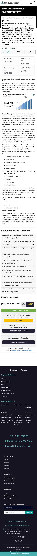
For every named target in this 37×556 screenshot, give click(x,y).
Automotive (18, 410)
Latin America (6, 391)
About (6, 460)
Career (6, 463)
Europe (3, 385)
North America (6, 382)
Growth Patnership (10, 484)
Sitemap (6, 468)
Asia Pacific (5, 388)
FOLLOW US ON (18, 537)
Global (3, 379)
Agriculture (18, 405)
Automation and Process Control (18, 422)
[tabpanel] (18, 140)
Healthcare (5, 405)
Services (8, 474)
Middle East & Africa (7, 394)
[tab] (7, 52)
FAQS (5, 493)
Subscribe (29, 512)
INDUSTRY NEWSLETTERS (14, 504)
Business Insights (9, 478)
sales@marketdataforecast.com (21, 350)
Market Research (9, 481)
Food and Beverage (12, 18)
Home (4, 18)
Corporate (8, 456)
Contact (6, 466)
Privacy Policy (8, 499)
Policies (7, 489)
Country (4, 396)
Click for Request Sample (19, 554)
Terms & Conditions (10, 496)
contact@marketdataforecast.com (18, 525)
